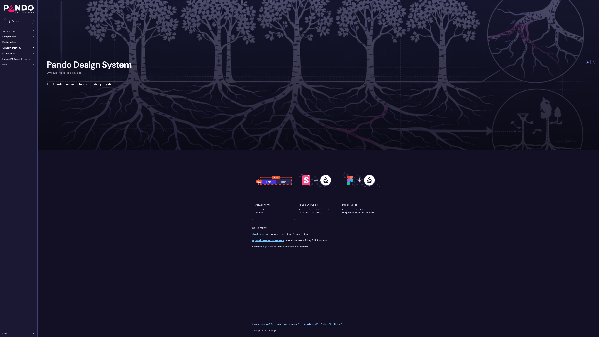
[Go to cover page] (19, 9)
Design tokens (9, 42)
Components (9, 36)
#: (260, 234)
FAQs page (267, 246)
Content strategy (11, 47)
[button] (33, 30)
